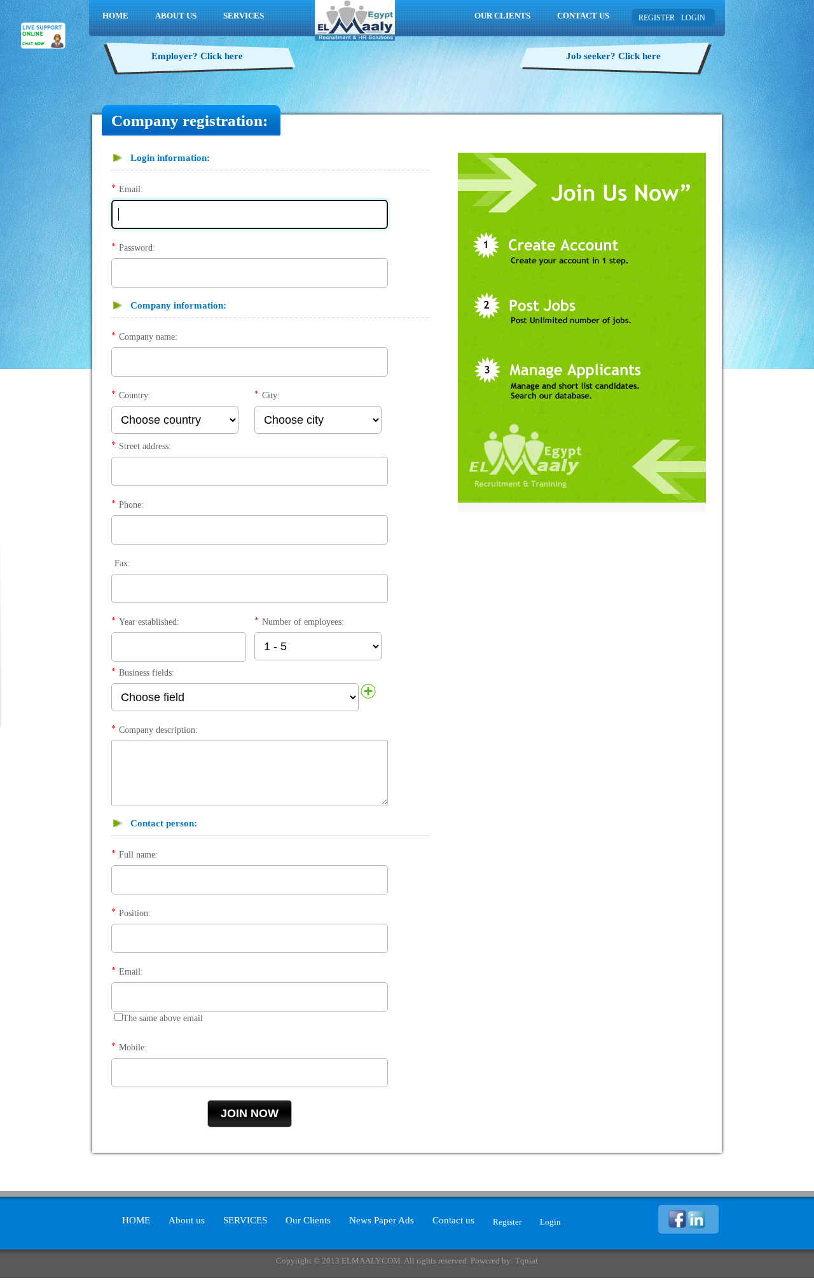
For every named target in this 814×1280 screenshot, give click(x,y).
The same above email (163, 1018)
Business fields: (146, 673)
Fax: (122, 563)
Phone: (131, 505)
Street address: (145, 446)
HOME (115, 15)
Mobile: (133, 1047)
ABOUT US (176, 15)
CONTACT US (583, 15)
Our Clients (308, 1220)
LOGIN (693, 17)
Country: (135, 395)
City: (271, 395)
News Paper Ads (381, 1220)
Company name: (148, 337)
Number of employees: (303, 622)
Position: (135, 913)
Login (550, 1222)
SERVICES (243, 15)
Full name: (138, 854)
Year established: (149, 622)
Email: (131, 189)
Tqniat (526, 1260)
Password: (137, 248)
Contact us (453, 1220)
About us (187, 1220)
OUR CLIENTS (502, 15)
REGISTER (656, 17)
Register (507, 1222)
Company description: (158, 730)
